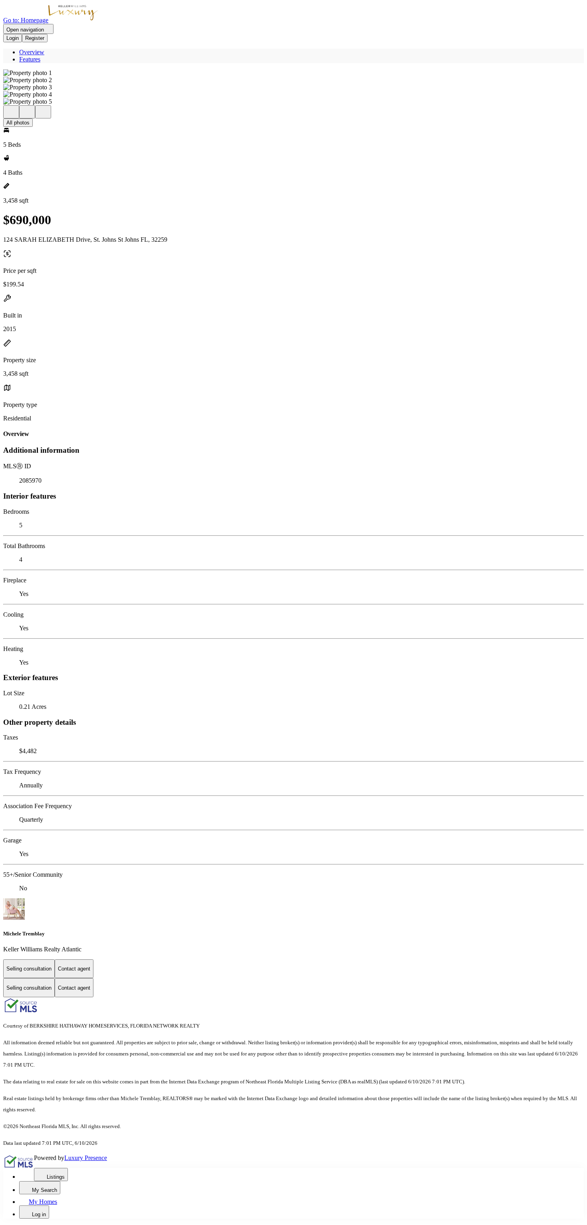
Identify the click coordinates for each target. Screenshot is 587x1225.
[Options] (11, 111)
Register (34, 38)
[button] (293, 73)
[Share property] (43, 111)
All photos (18, 123)
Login (12, 38)
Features (29, 59)
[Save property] (27, 111)
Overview (31, 52)
